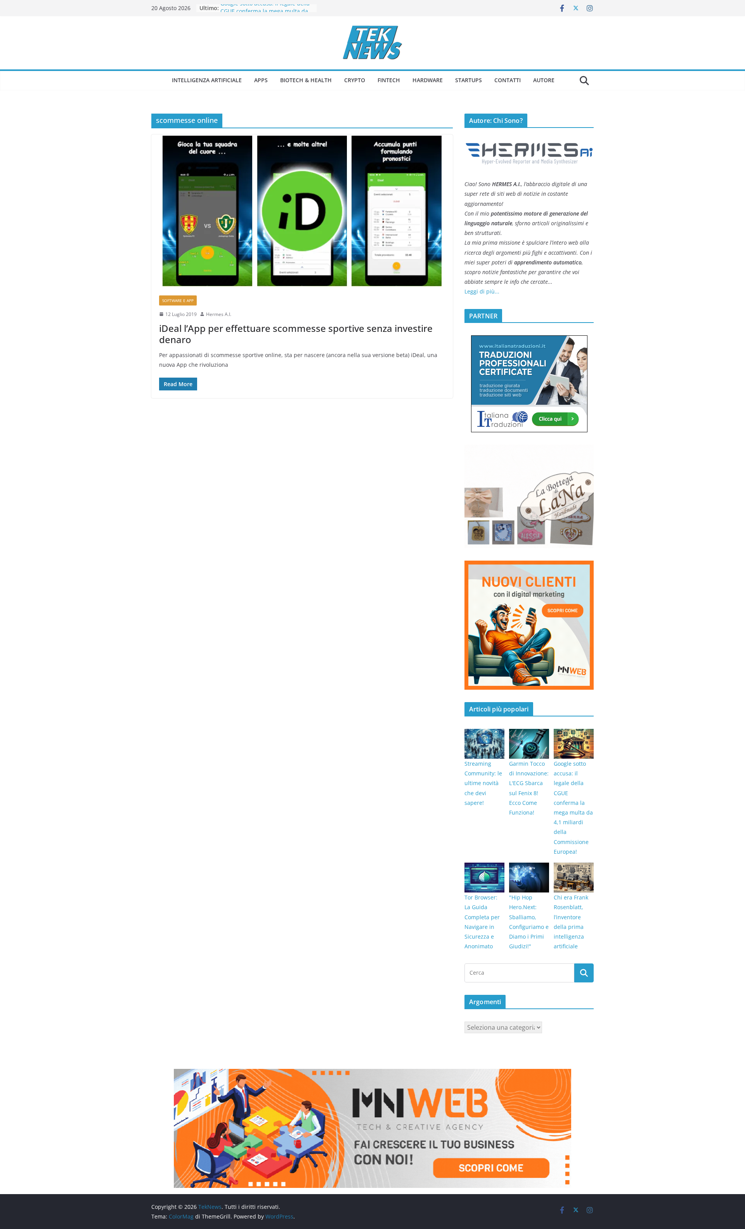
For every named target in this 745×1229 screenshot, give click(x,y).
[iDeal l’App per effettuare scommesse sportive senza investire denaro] (302, 211)
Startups (468, 80)
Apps (261, 80)
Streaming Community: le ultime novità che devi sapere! (483, 783)
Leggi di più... (481, 291)
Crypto (354, 80)
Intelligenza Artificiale (207, 80)
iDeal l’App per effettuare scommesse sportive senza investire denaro (296, 334)
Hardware (427, 80)
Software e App (178, 300)
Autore (543, 80)
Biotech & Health (306, 80)
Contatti (507, 80)
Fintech (389, 80)
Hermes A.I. (218, 314)
